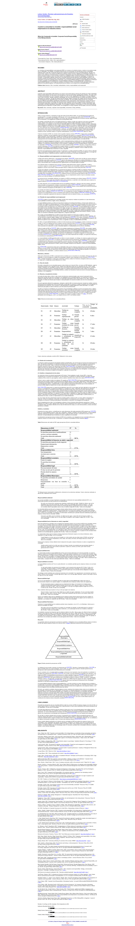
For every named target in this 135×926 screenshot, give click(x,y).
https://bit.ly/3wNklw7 (69, 753)
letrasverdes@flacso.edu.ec (67, 924)
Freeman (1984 (43, 246)
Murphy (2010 (47, 677)
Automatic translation (86, 33)
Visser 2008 (50, 145)
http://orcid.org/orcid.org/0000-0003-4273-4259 (51, 47)
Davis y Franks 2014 (42, 174)
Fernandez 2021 (49, 174)
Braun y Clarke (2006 (42, 387)
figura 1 (69, 623)
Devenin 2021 (92, 193)
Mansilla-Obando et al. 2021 (80, 718)
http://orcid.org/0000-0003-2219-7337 (48, 55)
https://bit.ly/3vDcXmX (49, 756)
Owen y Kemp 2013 (92, 173)
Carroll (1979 (58, 159)
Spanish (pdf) (85, 23)
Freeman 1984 (48, 144)
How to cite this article (86, 29)
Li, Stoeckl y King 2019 (64, 127)
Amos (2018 (81, 674)
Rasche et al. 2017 (47, 234)
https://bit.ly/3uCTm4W (79, 872)
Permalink (84, 48)
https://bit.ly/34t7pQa (64, 745)
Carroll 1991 (76, 144)
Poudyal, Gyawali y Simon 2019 (88, 135)
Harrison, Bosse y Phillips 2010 (74, 250)
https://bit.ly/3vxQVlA (81, 840)
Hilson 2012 (89, 178)
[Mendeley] (81, 43)
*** (49, 53)
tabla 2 (86, 418)
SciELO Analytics (85, 19)
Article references (85, 27)
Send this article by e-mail (87, 35)
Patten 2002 (77, 133)
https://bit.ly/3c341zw (62, 751)
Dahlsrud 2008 (71, 158)
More (83, 43)
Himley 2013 (88, 167)
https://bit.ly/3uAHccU (86, 834)
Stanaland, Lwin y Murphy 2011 (57, 190)
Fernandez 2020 (87, 116)
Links (93, 734)
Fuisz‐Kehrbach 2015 (56, 173)
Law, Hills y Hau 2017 (58, 235)
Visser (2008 (91, 667)
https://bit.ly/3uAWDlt (62, 886)
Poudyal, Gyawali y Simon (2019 (56, 679)
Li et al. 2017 (59, 165)
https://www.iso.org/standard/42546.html (69, 779)
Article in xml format (86, 25)
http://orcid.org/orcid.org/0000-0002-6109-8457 (51, 51)
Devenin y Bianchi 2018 (69, 697)
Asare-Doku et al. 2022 (89, 377)
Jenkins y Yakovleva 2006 (78, 131)
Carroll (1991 (40, 199)
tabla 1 (84, 293)
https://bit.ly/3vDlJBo (42, 795)
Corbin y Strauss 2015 (53, 293)
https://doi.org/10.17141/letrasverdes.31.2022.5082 (47, 21)
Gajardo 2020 (68, 187)
